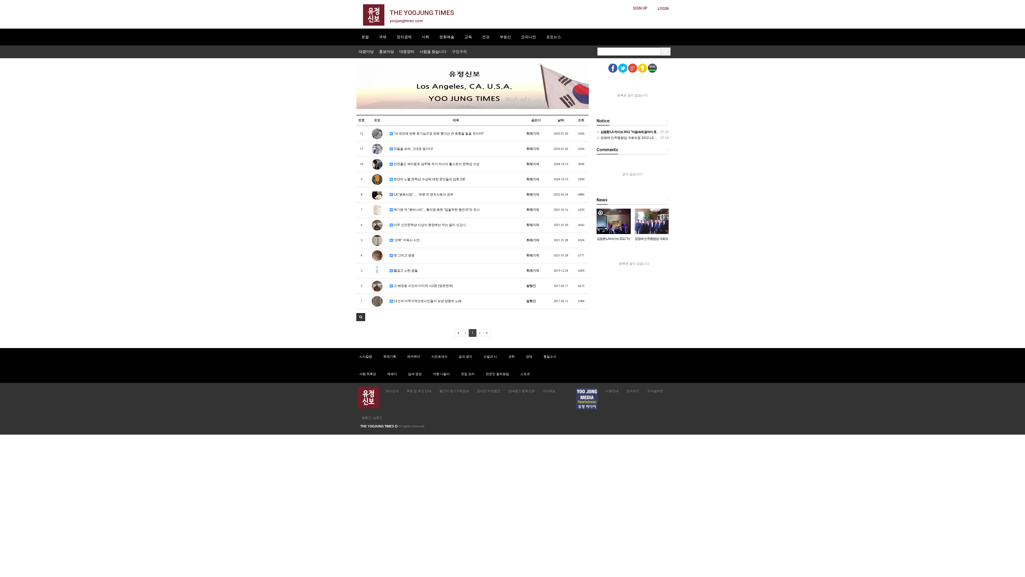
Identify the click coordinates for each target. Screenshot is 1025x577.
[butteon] (663, 8)
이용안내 (612, 391)
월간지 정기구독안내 (454, 391)
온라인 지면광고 (488, 391)
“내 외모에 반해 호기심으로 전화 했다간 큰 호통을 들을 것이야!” (438, 133)
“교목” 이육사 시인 (406, 240)
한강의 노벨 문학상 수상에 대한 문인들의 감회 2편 (429, 179)
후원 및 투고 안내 (419, 391)
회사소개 (392, 391)
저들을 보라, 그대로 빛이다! (413, 149)
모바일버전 (655, 391)
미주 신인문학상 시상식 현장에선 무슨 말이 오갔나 (429, 225)
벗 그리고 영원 (404, 255)
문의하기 (632, 391)
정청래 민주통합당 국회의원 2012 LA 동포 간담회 (635, 138)
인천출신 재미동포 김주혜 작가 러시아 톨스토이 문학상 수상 (436, 164)
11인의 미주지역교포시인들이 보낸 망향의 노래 (427, 301)
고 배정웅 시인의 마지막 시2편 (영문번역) (423, 286)
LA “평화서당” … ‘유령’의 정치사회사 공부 (423, 194)
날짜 (561, 120)
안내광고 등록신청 (521, 391)
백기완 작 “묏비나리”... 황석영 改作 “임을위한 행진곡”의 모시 (436, 210)
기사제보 (549, 391)
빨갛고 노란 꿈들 (405, 270)
